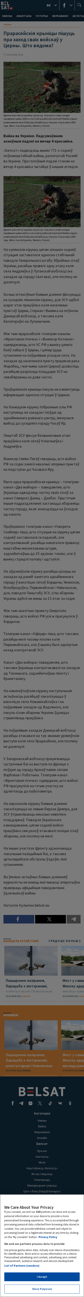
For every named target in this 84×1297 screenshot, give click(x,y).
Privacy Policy (48, 1237)
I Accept (42, 1277)
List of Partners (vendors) (21, 1266)
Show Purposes (42, 1289)
